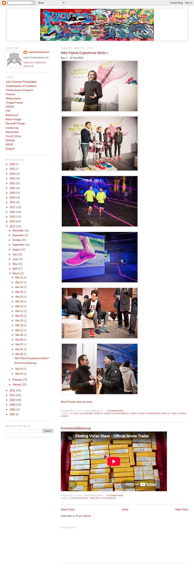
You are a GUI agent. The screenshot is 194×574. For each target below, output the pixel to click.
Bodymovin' (12, 115)
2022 (13, 183)
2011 (13, 395)
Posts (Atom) (83, 516)
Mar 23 (19, 301)
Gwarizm (10, 94)
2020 (13, 193)
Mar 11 (19, 330)
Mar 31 (19, 277)
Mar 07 (19, 344)
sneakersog (12, 128)
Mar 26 (19, 287)
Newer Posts (68, 509)
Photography (79, 498)
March (16, 273)
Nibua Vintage (13, 119)
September (19, 245)
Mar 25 (19, 292)
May (15, 264)
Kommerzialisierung (76, 428)
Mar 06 (19, 349)
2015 (13, 216)
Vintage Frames (14, 102)
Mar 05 (19, 354)
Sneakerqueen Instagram (19, 90)
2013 (13, 226)
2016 (13, 212)
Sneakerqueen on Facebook (21, 86)
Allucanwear (12, 132)
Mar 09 (19, 335)
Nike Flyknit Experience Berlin (150, 413)
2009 (13, 404)
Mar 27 (19, 282)
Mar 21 (19, 311)
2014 (13, 221)
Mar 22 (19, 306)
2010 (13, 400)
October (17, 240)
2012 (13, 390)
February (18, 379)
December (18, 230)
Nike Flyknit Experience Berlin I (84, 53)
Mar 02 (19, 374)
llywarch (10, 148)
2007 (13, 414)
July (15, 254)
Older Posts (181, 509)
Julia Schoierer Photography (21, 82)
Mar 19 (19, 320)
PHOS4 (10, 107)
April (15, 268)
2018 (13, 202)
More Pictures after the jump (76, 402)
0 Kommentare (115, 411)
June (16, 259)
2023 (13, 178)
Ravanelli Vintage (15, 123)
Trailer (94, 498)
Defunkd (10, 140)
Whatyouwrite (13, 98)
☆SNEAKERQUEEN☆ (38, 52)
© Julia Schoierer (82, 413)
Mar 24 (19, 296)
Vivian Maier (108, 498)
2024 (13, 173)
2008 (13, 409)
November (18, 235)
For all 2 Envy (13, 136)
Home (125, 509)
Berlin (99, 413)
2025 (13, 169)
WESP (9, 144)
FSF (8, 111)
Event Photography (116, 413)
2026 (13, 164)
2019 (13, 197)
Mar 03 (19, 369)
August (17, 249)
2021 (13, 188)
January (17, 384)
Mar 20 (19, 316)
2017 (13, 207)
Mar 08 (19, 339)
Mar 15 (19, 325)
